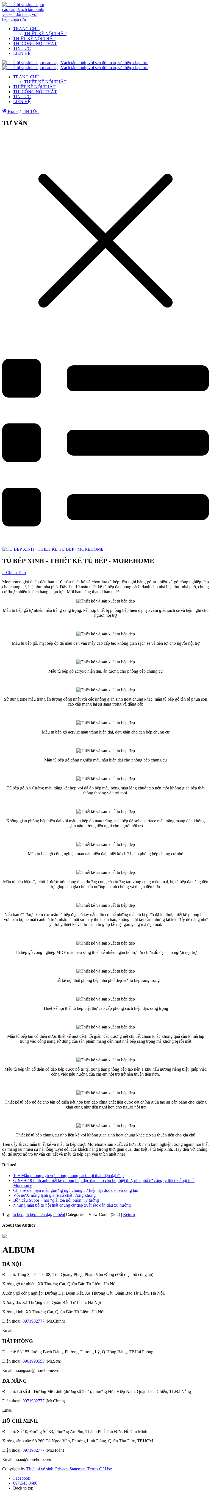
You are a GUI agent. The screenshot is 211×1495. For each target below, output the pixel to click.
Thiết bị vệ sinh (39, 1468)
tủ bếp (18, 1214)
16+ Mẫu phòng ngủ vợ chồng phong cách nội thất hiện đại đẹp (68, 1175)
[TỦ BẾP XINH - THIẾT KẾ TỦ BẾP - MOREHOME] (53, 549)
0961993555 (34, 1361)
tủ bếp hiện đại (38, 1214)
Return (129, 1214)
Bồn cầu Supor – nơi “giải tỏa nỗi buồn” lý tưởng (56, 1200)
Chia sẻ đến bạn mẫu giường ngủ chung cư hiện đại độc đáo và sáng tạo (75, 1190)
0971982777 (34, 1321)
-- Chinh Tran (14, 572)
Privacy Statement (71, 1468)
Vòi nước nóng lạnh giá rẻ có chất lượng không (54, 1195)
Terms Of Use (99, 1468)
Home (12, 111)
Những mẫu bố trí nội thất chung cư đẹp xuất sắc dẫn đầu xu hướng (72, 1205)
